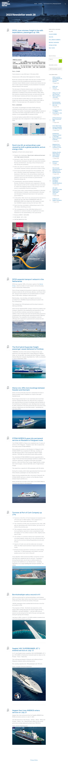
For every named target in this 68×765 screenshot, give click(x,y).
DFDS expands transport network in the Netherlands (28, 280)
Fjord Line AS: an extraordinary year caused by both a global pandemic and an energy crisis (28, 147)
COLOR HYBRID (53, 34)
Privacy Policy (34, 760)
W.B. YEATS (52, 48)
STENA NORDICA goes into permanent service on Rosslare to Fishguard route (27, 439)
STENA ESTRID (53, 45)
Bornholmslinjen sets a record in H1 (26, 595)
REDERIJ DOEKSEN (54, 43)
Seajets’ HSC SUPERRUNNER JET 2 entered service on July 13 (26, 650)
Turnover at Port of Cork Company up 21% (27, 514)
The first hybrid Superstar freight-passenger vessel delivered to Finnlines (28, 348)
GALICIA (51, 37)
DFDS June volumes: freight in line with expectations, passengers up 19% (27, 31)
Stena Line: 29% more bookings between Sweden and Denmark (28, 389)
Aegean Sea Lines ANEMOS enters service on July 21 (26, 711)
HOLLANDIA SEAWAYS (54, 40)
